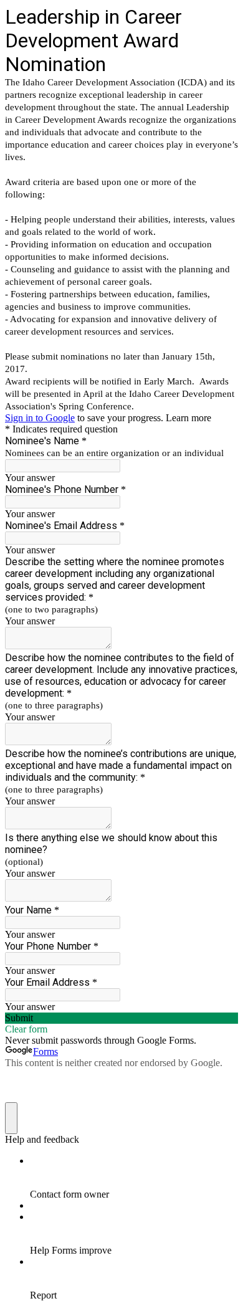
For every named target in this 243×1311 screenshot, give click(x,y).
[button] (121, 1018)
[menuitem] (134, 1177)
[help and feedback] (11, 1118)
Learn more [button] (188, 417)
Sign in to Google (40, 417)
